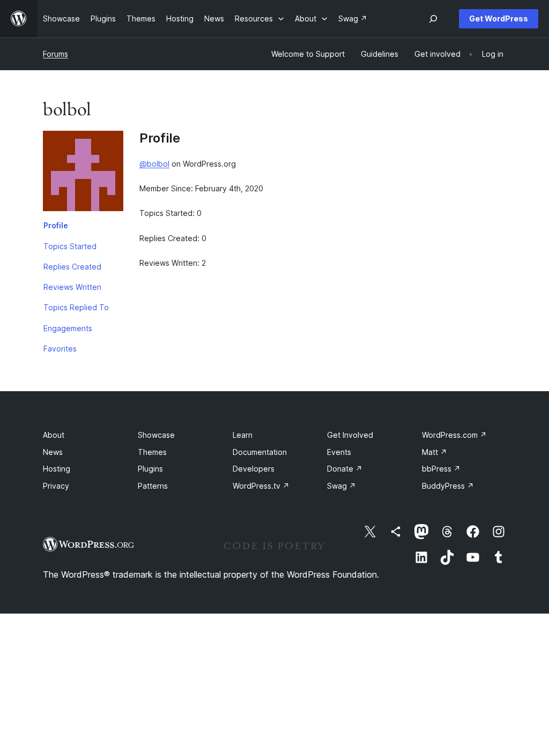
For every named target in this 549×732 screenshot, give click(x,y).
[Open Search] (433, 19)
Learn (243, 434)
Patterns (153, 485)
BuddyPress (448, 485)
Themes (152, 452)
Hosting (56, 468)
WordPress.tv (261, 485)
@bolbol (154, 163)
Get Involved (350, 434)
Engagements (67, 328)
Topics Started (70, 246)
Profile (55, 225)
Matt (434, 452)
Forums (55, 53)
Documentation (260, 452)
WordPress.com (454, 434)
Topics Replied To (76, 307)
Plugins (150, 468)
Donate (344, 468)
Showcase (156, 434)
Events (339, 452)
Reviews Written (72, 287)
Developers (253, 468)
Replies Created (72, 266)
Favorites (60, 348)
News (53, 452)
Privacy (56, 485)
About (53, 434)
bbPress (441, 468)
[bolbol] (83, 173)
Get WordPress (498, 18)
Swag (341, 485)
